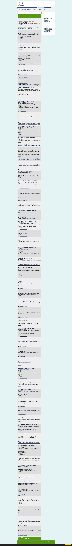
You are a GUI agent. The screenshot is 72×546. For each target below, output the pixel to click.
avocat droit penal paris (35, 41)
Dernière (28, 538)
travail (21, 7)
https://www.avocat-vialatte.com (23, 122)
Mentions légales (22, 541)
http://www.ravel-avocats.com (23, 229)
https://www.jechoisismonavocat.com (24, 525)
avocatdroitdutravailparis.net (23, 406)
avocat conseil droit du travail (30, 85)
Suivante (26, 538)
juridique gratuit (27, 7)
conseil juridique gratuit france (48, 28)
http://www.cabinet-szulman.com (23, 74)
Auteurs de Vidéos (29, 9)
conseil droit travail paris (22, 64)
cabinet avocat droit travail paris (25, 63)
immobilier (34, 7)
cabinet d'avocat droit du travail (28, 28)
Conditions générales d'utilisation (29, 541)
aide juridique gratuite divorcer (48, 26)
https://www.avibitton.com (23, 463)
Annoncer (41, 9)
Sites (26, 9)
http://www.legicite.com (22, 263)
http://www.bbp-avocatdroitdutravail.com (24, 188)
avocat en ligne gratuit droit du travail (22, 265)
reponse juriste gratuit (47, 30)
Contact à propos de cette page (45, 541)
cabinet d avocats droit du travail (23, 146)
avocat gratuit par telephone (47, 20)
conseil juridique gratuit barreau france (48, 17)
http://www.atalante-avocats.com (23, 535)
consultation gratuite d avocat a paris (48, 19)
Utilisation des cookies (37, 541)
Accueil (19, 9)
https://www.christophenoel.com (23, 200)
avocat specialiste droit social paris (36, 443)
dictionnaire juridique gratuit (47, 27)
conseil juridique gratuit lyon (47, 31)
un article (38, 9)
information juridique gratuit (47, 32)
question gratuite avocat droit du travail (32, 265)
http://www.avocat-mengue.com (23, 306)
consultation (48, 7)
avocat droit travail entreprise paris (23, 219)
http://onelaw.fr (21, 99)
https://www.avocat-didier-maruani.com (24, 481)
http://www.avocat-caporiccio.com (24, 111)
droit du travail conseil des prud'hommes (32, 159)
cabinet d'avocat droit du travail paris (27, 84)
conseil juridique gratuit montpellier (47, 22)
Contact (45, 9)
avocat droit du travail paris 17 (23, 124)
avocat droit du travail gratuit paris (26, 264)
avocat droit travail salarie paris (26, 123)
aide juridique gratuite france (48, 29)
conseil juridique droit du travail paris (35, 63)
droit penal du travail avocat (26, 145)
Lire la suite (19, 24)
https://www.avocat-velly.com (23, 346)
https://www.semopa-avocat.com (23, 317)
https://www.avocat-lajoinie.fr (23, 169)
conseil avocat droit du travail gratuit (35, 264)
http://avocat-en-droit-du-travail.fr (24, 288)
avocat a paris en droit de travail (27, 27)
